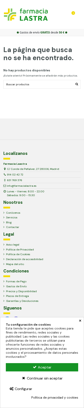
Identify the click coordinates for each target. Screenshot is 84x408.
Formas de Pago (16, 281)
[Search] (53, 14)
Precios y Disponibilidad (21, 291)
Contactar (12, 227)
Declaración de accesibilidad (24, 259)
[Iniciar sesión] (59, 14)
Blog (9, 222)
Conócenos (13, 213)
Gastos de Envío (16, 286)
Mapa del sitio (15, 264)
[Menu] (79, 14)
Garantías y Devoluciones (22, 301)
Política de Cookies (18, 254)
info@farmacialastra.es (22, 186)
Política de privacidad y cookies (54, 397)
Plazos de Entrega (17, 296)
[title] (77, 84)
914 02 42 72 (15, 174)
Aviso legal (12, 244)
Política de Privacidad (20, 249)
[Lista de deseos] (66, 14)
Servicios (11, 217)
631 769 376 (14, 180)
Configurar (23, 388)
